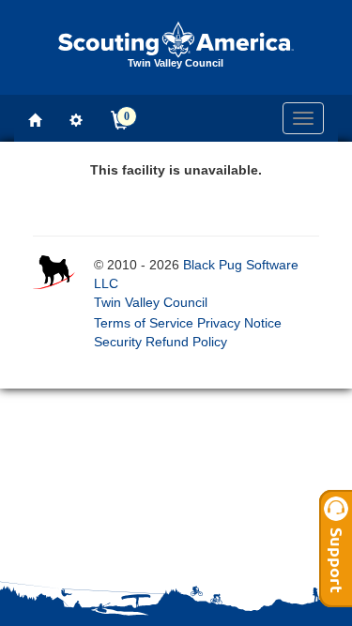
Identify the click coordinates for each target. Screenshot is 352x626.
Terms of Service (143, 322)
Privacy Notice (239, 322)
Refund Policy (186, 341)
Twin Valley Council (150, 302)
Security (118, 341)
